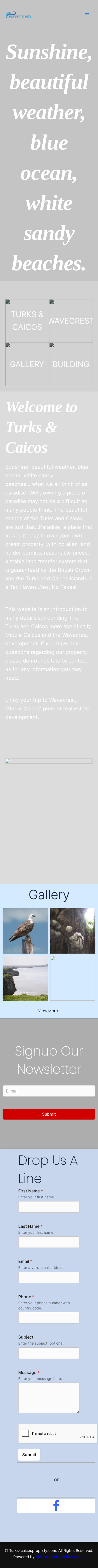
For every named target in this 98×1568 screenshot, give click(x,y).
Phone (26, 1296)
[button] (49, 1011)
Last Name (30, 1226)
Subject (25, 1337)
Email (25, 1261)
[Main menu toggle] (87, 15)
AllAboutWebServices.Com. (60, 1556)
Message (28, 1372)
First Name (30, 1190)
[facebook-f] (56, 1505)
